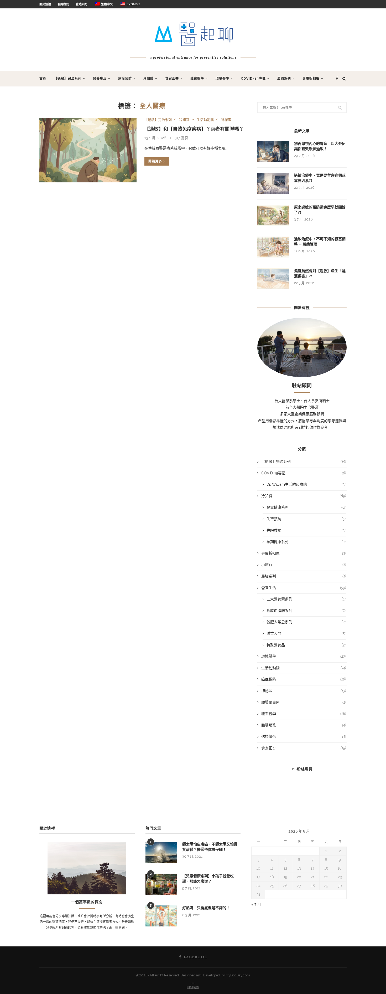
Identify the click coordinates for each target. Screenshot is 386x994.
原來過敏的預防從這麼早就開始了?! (320, 210)
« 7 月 (256, 904)
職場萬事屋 (303, 702)
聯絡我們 (63, 4)
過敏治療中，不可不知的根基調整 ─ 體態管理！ (320, 242)
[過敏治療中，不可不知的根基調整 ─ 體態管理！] (273, 247)
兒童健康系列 (306, 507)
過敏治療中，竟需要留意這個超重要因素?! (320, 178)
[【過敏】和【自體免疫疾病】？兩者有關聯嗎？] (88, 150)
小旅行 (303, 564)
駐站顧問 (81, 4)
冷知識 (148, 78)
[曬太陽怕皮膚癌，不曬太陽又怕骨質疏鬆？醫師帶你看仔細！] (161, 852)
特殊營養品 (306, 645)
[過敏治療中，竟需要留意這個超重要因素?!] (273, 183)
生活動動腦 (205, 120)
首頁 (42, 78)
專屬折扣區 (311, 78)
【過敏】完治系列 (67, 78)
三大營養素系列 (306, 599)
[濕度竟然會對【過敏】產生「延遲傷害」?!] (273, 278)
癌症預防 (125, 78)
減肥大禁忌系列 (306, 622)
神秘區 (226, 120)
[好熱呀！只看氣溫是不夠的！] (161, 915)
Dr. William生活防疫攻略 (306, 484)
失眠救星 (306, 530)
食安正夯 (172, 78)
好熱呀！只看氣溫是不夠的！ (206, 907)
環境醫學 (222, 78)
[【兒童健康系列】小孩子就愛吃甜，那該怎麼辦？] (161, 884)
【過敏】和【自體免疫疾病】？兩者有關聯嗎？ (194, 129)
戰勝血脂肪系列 (306, 610)
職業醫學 (197, 78)
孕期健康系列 (306, 542)
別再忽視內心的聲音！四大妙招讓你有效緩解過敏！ (320, 146)
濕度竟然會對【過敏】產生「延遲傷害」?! (320, 273)
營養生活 (100, 78)
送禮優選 (303, 736)
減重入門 (306, 633)
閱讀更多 (155, 161)
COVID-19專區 (253, 78)
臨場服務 (303, 725)
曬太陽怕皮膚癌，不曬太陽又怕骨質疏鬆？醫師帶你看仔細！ (209, 847)
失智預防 (306, 519)
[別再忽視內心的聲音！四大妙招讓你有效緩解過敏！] (273, 151)
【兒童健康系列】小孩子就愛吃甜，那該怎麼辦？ (208, 879)
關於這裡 (45, 4)
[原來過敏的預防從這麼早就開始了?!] (273, 215)
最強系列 (284, 78)
